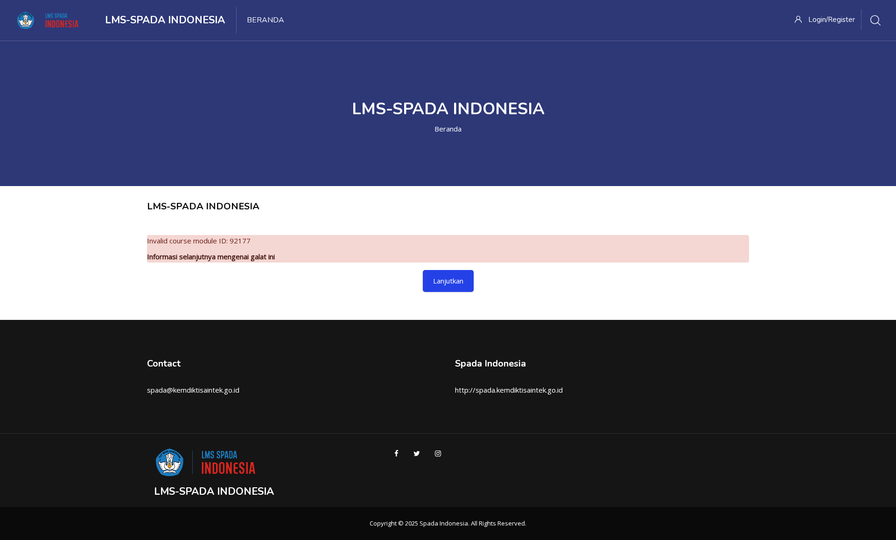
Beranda (448, 128)
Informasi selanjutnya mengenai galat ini (211, 256)
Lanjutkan (448, 280)
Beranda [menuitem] (265, 20)
